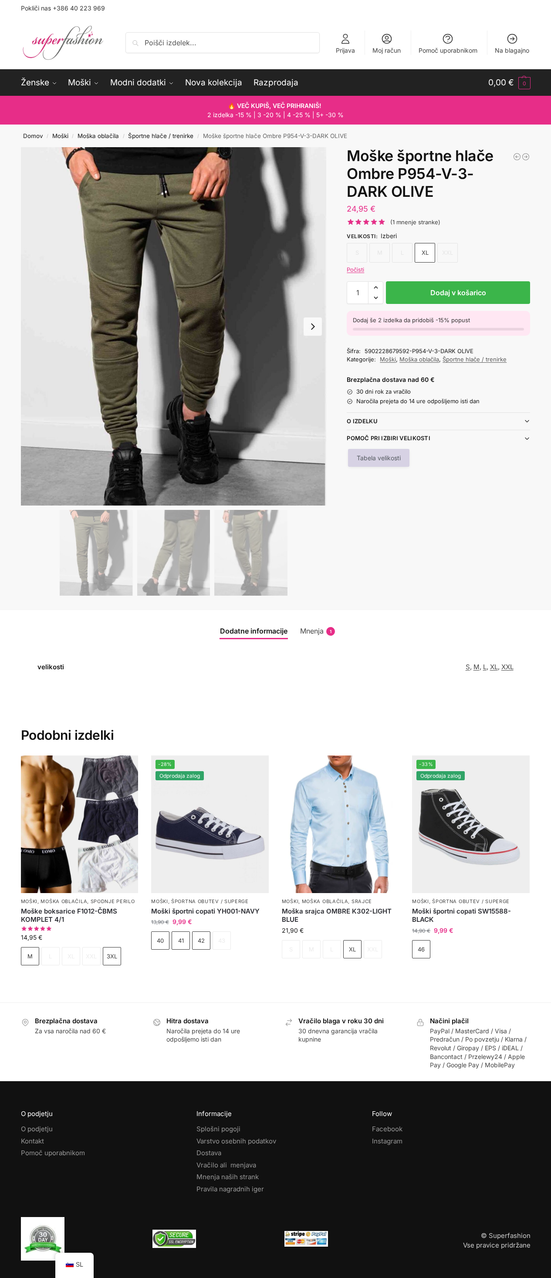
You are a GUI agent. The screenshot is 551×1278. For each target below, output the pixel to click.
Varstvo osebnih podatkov (236, 1141)
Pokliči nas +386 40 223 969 (63, 8)
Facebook (387, 1129)
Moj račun (386, 50)
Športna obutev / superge (210, 901)
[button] (509, 83)
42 (201, 940)
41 (181, 940)
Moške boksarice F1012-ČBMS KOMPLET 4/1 (69, 915)
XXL (507, 667)
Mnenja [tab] (315, 631)
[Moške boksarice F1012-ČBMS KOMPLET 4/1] (80, 824)
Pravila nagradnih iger (230, 1189)
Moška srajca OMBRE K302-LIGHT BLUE (337, 915)
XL (425, 252)
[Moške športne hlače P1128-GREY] (525, 156)
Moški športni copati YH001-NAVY (205, 911)
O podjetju (37, 1129)
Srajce (362, 901)
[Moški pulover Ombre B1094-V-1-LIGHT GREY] (517, 156)
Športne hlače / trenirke (160, 135)
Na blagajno (512, 50)
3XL (112, 956)
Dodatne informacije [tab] (253, 631)
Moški (60, 135)
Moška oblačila (98, 135)
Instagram (387, 1141)
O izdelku (362, 421)
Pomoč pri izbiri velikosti (388, 438)
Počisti (355, 269)
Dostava (208, 1153)
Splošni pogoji (218, 1129)
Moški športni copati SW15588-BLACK (461, 915)
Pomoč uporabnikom (448, 50)
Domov (33, 135)
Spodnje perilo (113, 901)
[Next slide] (313, 326)
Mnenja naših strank (227, 1177)
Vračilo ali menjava (226, 1165)
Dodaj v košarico (458, 292)
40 (160, 940)
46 (421, 949)
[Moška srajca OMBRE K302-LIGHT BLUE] (340, 824)
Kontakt (32, 1141)
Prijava (345, 50)
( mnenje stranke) (415, 222)
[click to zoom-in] (174, 326)
